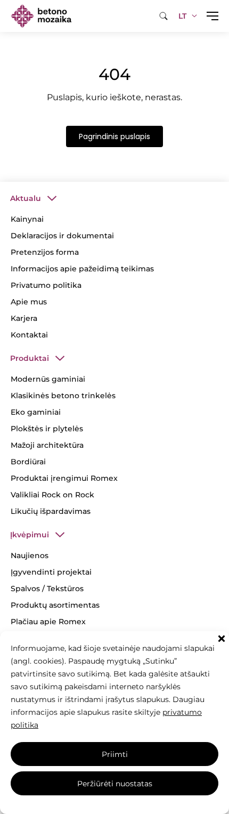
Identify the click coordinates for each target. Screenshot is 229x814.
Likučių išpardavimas (51, 511)
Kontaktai (29, 335)
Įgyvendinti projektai (51, 572)
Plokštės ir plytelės (47, 428)
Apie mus (29, 302)
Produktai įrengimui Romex (64, 478)
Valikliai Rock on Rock (52, 494)
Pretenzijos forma (45, 252)
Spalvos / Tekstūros (47, 588)
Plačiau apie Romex (48, 621)
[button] (221, 638)
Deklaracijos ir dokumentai (62, 235)
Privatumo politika (46, 285)
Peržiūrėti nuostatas (114, 783)
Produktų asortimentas (55, 605)
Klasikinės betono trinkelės (63, 395)
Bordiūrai (28, 461)
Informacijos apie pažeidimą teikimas (82, 268)
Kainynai (27, 219)
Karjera (24, 318)
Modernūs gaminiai (48, 379)
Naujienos (29, 555)
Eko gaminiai (36, 412)
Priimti (115, 754)
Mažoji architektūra (47, 445)
